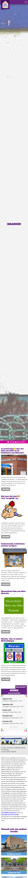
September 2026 (8, 704)
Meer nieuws (20, 687)
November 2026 (7, 716)
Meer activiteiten (13, 727)
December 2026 (7, 721)
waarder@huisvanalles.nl (17, 442)
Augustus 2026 (7, 699)
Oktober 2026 (7, 710)
